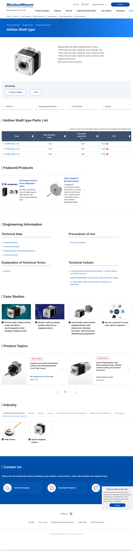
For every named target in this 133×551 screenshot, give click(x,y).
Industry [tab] (50, 413)
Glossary (7, 271)
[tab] (65, 392)
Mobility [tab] (31, 413)
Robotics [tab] (41, 413)
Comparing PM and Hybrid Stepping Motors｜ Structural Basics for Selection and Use (93, 272)
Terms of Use (42, 522)
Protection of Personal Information (62, 522)
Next (76, 392)
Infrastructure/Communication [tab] (14, 413)
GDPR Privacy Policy (98, 522)
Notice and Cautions (78, 242)
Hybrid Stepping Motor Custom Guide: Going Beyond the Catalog (94, 278)
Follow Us (64, 514)
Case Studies (106, 11)
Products (15, 16)
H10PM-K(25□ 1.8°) (12, 144)
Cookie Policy (82, 522)
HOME (8, 16)
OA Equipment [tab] (120, 413)
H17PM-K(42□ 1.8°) (12, 149)
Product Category (42, 11)
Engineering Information (86, 11)
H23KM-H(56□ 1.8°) (12, 154)
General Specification (11, 247)
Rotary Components (39, 16)
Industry (57, 11)
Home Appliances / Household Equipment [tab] (71, 413)
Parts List (9, 106)
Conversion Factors (11, 255)
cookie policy (117, 501)
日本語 (86, 4)
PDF (103, 144)
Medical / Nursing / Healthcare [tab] (100, 413)
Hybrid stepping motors (65, 16)
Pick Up (69, 11)
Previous (57, 392)
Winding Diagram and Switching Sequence (19, 251)
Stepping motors (52, 16)
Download (120, 11)
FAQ (77, 4)
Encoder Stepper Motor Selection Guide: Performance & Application (91, 283)
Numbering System (11, 242)
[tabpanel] (66, 432)
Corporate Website (98, 4)
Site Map (31, 522)
